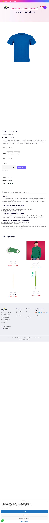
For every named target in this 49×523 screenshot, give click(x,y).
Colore (4, 153)
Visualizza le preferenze (24, 518)
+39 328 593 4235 (7, 326)
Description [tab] (6, 192)
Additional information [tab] (16, 192)
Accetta (24, 511)
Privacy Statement (24, 521)
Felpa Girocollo (36, 264)
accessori (10, 180)
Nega (24, 515)
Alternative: (5, 170)
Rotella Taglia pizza (13, 263)
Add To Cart (21, 167)
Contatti (27, 313)
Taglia (3, 147)
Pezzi (3, 158)
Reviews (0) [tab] (26, 192)
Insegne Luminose (28, 316)
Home (27, 311)
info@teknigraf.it (6, 328)
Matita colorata (13, 294)
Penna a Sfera (36, 293)
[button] (47, 501)
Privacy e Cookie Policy (24, 339)
